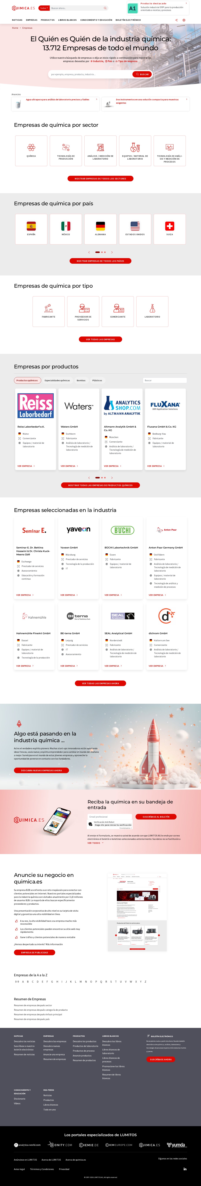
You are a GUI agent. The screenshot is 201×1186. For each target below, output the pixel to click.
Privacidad (64, 1169)
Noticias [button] (17, 20)
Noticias (47, 1095)
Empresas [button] (31, 20)
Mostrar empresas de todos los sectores (100, 178)
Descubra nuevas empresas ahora (41, 770)
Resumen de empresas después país (32, 1019)
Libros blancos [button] (67, 20)
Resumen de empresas (54, 1059)
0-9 (17, 981)
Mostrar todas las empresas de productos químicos (100, 485)
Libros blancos (50, 1104)
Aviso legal (19, 1169)
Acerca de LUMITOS (51, 1159)
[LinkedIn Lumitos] (185, 1169)
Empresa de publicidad (34, 952)
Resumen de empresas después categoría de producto (41, 1009)
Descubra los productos (84, 1041)
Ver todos (94, 842)
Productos (48, 1099)
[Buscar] (105, 8)
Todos (43, 8)
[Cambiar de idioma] (184, 20)
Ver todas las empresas (100, 339)
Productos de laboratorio (85, 1046)
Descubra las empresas (54, 1041)
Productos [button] (48, 20)
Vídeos (17, 1103)
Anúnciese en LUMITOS (25, 1159)
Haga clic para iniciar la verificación (113, 825)
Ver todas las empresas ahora (100, 683)
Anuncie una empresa (54, 1054)
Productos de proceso (84, 1050)
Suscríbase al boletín (156, 816)
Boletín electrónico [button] (128, 20)
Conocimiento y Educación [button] (96, 20)
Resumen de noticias (24, 1054)
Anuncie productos (82, 1055)
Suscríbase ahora (161, 1059)
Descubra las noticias (24, 1041)
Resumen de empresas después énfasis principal (38, 1014)
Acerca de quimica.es (76, 1159)
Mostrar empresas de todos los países (100, 260)
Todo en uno (49, 1109)
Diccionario (19, 1098)
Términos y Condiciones (42, 1169)
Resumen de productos (84, 1060)
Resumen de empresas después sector (33, 1005)
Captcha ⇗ (126, 828)
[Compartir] (176, 20)
